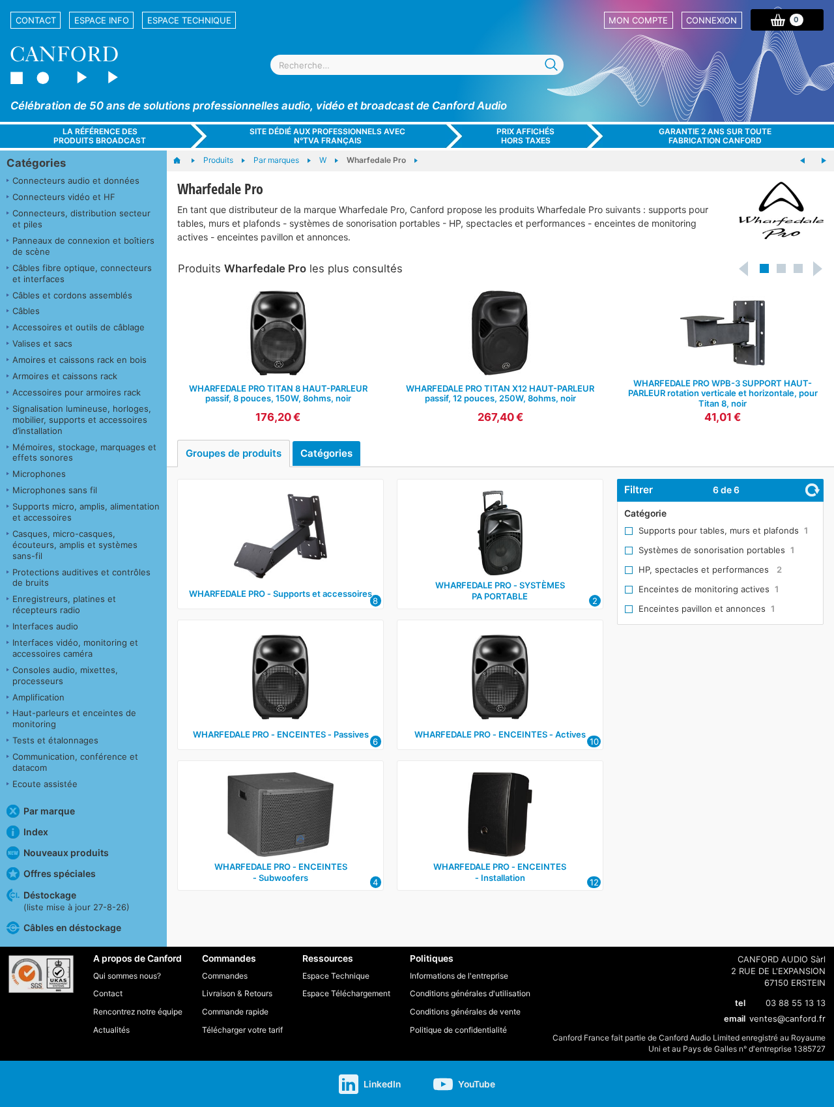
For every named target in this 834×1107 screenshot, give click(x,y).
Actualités (111, 1030)
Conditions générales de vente (465, 1011)
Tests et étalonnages (55, 740)
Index (35, 831)
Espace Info (101, 20)
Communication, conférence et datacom (75, 762)
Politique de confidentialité (458, 1030)
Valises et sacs (42, 343)
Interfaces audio (45, 626)
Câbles (26, 311)
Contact (36, 20)
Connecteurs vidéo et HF (63, 197)
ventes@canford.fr (787, 1018)
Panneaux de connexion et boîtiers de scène (83, 246)
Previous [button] (744, 268)
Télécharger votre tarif (242, 1030)
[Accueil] (183, 161)
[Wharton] (823, 161)
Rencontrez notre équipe (137, 1011)
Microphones (39, 473)
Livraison (218, 993)
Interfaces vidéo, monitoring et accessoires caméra (75, 648)
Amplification (38, 697)
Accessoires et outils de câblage (78, 327)
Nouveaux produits (66, 852)
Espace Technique (189, 20)
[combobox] (417, 65)
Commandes (225, 976)
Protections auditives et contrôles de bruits (81, 577)
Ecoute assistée (45, 784)
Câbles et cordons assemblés (72, 295)
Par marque (49, 810)
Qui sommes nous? (127, 976)
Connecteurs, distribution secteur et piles (81, 218)
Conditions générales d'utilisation (470, 993)
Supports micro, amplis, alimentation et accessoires (86, 512)
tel (740, 1003)
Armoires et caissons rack (64, 376)
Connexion (711, 20)
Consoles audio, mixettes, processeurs (65, 675)
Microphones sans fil (54, 490)
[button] (764, 268)
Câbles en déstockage (72, 927)
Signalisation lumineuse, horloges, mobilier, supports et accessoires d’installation (81, 419)
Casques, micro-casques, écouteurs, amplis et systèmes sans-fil (74, 544)
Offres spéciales (59, 873)
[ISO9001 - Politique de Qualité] (41, 974)
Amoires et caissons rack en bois (79, 359)
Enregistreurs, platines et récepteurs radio (64, 604)
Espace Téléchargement (346, 993)
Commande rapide (235, 1011)
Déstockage (76, 900)
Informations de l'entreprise (459, 976)
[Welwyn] (802, 161)
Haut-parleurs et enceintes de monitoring (74, 718)
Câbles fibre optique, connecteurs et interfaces (82, 273)
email (734, 1018)
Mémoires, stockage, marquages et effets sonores (84, 452)
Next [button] (818, 268)
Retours (258, 993)
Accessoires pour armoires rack (76, 392)
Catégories (36, 162)
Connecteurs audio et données (75, 180)
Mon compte (638, 20)
